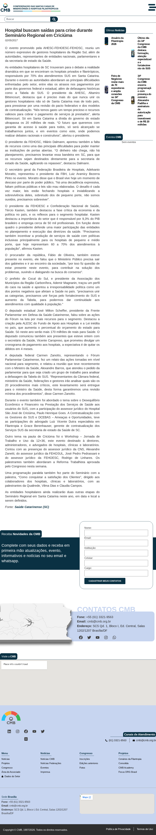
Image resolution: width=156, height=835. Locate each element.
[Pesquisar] (54, 19)
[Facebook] (26, 731)
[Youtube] (34, 731)
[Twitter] (43, 731)
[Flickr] (26, 739)
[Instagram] (17, 731)
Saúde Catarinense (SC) (32, 507)
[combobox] (27, 19)
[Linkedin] (9, 731)
